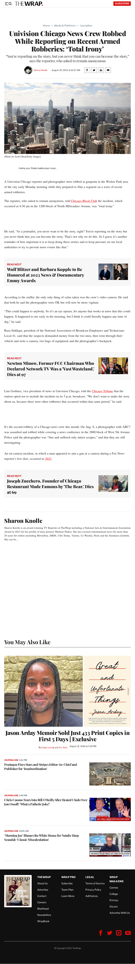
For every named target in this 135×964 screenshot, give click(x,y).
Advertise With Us (120, 912)
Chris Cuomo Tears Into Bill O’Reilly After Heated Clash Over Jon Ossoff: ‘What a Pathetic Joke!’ (45, 802)
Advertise (42, 889)
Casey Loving (47, 747)
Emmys (114, 900)
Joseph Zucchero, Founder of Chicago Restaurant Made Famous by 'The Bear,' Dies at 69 (50, 486)
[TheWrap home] (29, 4)
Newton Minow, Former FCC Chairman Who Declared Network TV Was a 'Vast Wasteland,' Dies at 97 (50, 368)
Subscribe (122, 3)
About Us (42, 883)
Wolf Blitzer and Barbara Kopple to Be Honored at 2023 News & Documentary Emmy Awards (45, 274)
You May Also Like (27, 642)
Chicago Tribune (102, 391)
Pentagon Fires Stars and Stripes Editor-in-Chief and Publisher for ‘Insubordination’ (40, 766)
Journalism (86, 25)
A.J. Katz (63, 747)
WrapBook (43, 921)
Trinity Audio (37, 168)
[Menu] (8, 4)
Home (46, 25)
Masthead (43, 908)
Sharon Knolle (40, 70)
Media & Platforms (65, 25)
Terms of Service (95, 883)
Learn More (67, 895)
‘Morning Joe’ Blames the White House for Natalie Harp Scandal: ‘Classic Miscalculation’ (41, 837)
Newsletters (44, 914)
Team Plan (67, 889)
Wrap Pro (68, 877)
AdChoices (91, 895)
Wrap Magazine (117, 879)
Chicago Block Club (84, 201)
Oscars (114, 906)
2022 (48, 458)
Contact (41, 895)
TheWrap (44, 877)
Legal (89, 877)
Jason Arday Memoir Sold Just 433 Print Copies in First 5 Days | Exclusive (67, 735)
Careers (41, 902)
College (114, 893)
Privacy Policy (93, 889)
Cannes (114, 887)
